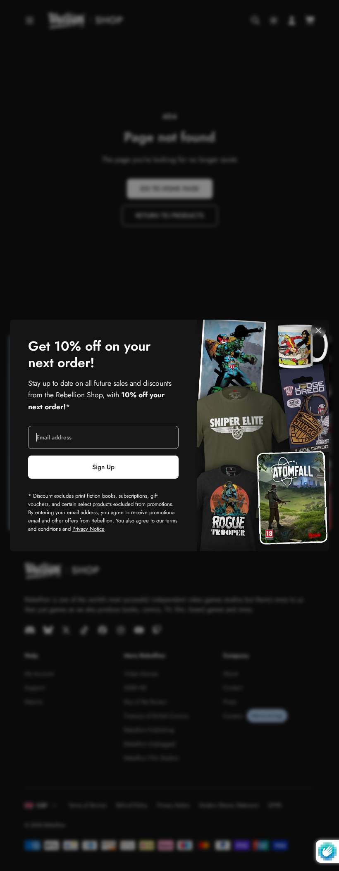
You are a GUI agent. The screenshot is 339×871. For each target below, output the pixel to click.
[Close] (318, 330)
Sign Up (103, 467)
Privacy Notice (88, 529)
